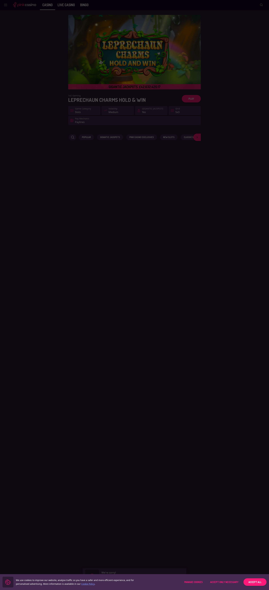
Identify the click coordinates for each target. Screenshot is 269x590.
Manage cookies (193, 582)
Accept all (255, 582)
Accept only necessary (224, 582)
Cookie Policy (88, 583)
